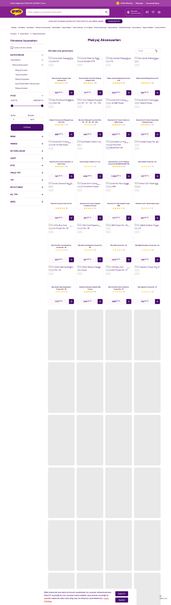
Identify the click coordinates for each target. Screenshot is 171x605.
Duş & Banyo (136, 27)
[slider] (12, 105)
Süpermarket (113, 27)
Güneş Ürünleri (160, 27)
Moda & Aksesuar (100, 27)
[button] (71, 92)
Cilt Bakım (21, 27)
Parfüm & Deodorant (43, 27)
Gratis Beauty (127, 3)
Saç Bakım (30, 27)
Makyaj (13, 27)
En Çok (31, 115)
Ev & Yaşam (88, 27)
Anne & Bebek (78, 27)
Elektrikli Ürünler (125, 27)
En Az (13, 115)
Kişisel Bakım (66, 27)
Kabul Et (121, 593)
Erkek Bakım (56, 27)
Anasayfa (13, 34)
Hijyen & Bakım (148, 27)
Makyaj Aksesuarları (20, 65)
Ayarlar (122, 600)
